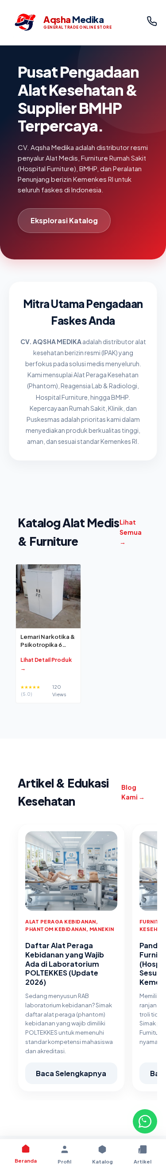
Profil (64, 1161)
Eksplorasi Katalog (64, 220)
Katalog (102, 1161)
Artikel (142, 1161)
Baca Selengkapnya (71, 1073)
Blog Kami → (133, 792)
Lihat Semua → (131, 532)
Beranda (26, 1160)
